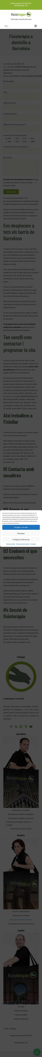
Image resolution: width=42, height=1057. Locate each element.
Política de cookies (10, 544)
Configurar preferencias (21, 539)
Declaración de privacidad (22, 544)
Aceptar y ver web (21, 527)
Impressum (33, 544)
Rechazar (21, 533)
